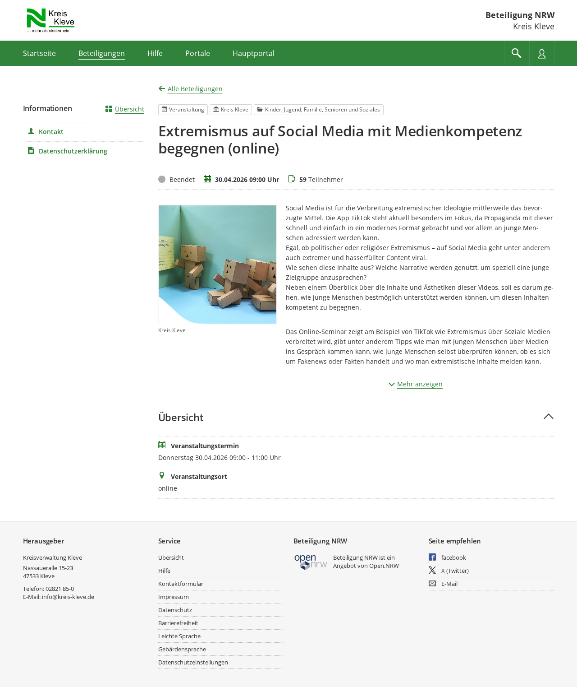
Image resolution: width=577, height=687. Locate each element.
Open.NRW (384, 566)
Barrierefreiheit (178, 623)
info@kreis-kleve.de (68, 597)
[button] (356, 417)
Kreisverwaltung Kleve (52, 557)
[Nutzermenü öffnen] (541, 53)
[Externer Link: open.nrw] (311, 561)
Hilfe (164, 570)
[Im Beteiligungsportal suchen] (516, 53)
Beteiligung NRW (519, 14)
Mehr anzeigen (420, 384)
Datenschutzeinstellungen (193, 662)
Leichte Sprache (179, 636)
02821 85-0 (60, 589)
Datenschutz (175, 610)
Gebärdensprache (182, 649)
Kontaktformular (180, 584)
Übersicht (129, 109)
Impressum (173, 597)
